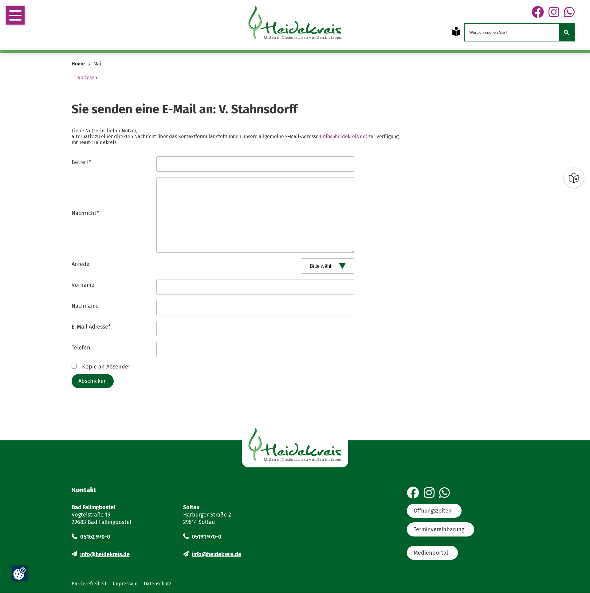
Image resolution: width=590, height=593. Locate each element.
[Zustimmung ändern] (19, 573)
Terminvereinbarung (439, 529)
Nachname (85, 305)
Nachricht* (85, 213)
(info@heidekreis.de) (343, 136)
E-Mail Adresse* (91, 326)
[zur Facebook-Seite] (538, 12)
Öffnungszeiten (433, 510)
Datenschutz (157, 584)
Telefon (81, 347)
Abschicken (92, 381)
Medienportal (431, 552)
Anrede (80, 264)
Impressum (125, 584)
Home (78, 64)
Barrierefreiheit (89, 584)
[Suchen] (566, 32)
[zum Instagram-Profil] (554, 12)
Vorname (83, 285)
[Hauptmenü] (15, 15)
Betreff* (82, 162)
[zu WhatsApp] (569, 12)
